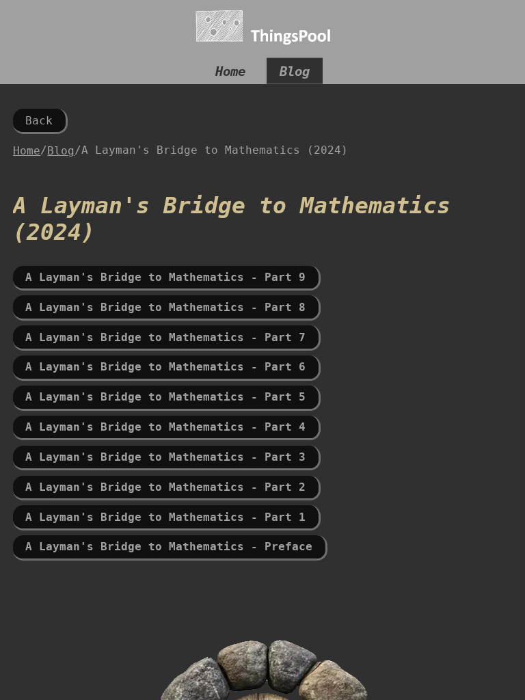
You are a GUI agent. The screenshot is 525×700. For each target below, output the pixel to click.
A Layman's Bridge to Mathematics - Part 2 (165, 487)
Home (230, 71)
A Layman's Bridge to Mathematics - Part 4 (165, 426)
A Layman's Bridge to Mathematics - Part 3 (165, 456)
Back (39, 120)
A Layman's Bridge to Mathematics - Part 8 (165, 307)
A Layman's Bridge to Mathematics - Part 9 (165, 277)
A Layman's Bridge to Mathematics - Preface (168, 546)
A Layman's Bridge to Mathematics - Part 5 (165, 396)
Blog (295, 71)
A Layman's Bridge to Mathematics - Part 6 (165, 366)
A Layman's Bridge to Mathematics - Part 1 (165, 517)
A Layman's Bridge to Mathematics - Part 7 (165, 337)
